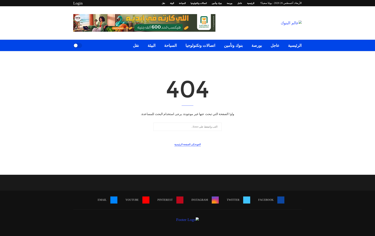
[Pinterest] (98, 3)
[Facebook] (111, 3)
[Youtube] (93, 3)
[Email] (89, 3)
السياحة (182, 3)
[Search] (86, 45)
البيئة (172, 3)
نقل (163, 3)
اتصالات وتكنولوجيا (199, 3)
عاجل (239, 3)
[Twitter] (107, 3)
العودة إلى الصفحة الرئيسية (187, 144)
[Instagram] (102, 3)
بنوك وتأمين (217, 3)
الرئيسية (250, 3)
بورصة (229, 3)
